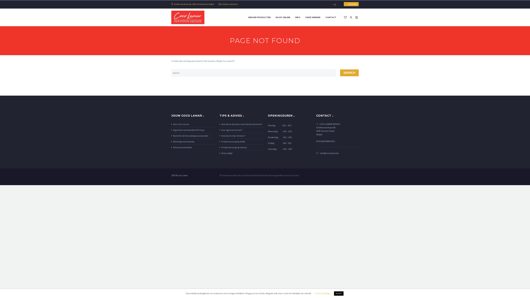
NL (335, 4)
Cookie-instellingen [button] (323, 293)
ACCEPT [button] (339, 293)
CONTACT (330, 17)
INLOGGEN (352, 4)
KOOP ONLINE (283, 17)
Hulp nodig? (227, 153)
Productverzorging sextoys (234, 147)
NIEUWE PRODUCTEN (259, 17)
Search (349, 72)
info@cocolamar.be (230, 4)
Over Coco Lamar (181, 124)
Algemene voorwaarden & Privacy (188, 130)
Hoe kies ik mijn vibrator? (233, 135)
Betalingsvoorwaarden (184, 141)
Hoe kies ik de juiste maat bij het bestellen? (241, 124)
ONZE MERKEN (312, 17)
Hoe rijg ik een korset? (231, 130)
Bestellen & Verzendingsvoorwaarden (190, 135)
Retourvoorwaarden (182, 147)
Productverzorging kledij (233, 141)
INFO (297, 17)
